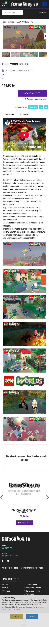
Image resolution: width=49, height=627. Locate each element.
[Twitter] (8, 561)
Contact (6, 591)
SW (46, 107)
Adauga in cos (32, 93)
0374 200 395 (7, 548)
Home (5, 585)
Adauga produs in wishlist (37, 99)
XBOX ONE (33, 107)
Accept (32, 616)
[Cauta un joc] (3, 12)
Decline (16, 616)
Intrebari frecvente (33, 588)
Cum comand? (32, 585)
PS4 (40, 107)
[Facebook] (2, 561)
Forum (6, 588)
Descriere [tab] (9, 114)
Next (45, 36)
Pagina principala (8, 22)
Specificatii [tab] (24, 114)
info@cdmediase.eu (10, 555)
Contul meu (42, 13)
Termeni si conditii (33, 591)
